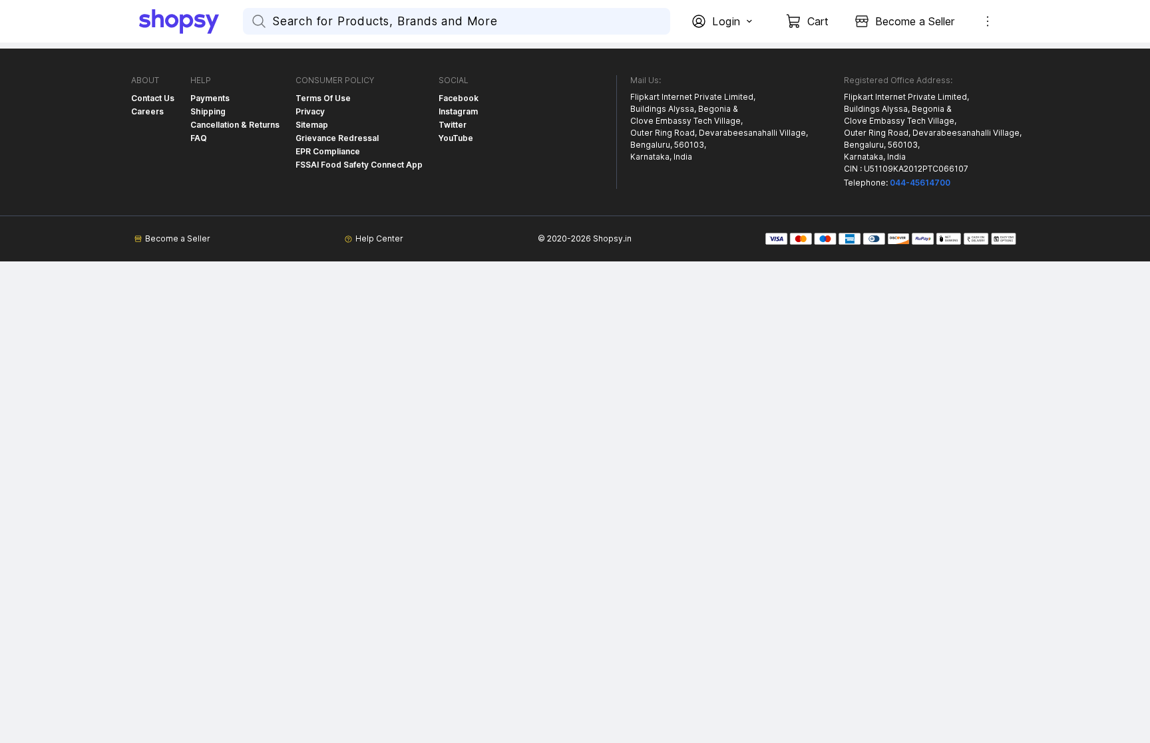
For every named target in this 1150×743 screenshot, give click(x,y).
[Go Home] (191, 21)
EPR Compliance (327, 151)
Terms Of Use (323, 98)
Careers (147, 111)
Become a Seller (177, 238)
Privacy (310, 111)
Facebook (459, 98)
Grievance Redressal (337, 138)
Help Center (379, 238)
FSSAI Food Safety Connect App (359, 165)
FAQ (198, 138)
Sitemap (311, 125)
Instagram (458, 111)
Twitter (453, 125)
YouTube (456, 138)
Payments (210, 98)
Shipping (208, 111)
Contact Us (152, 98)
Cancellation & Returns (235, 125)
